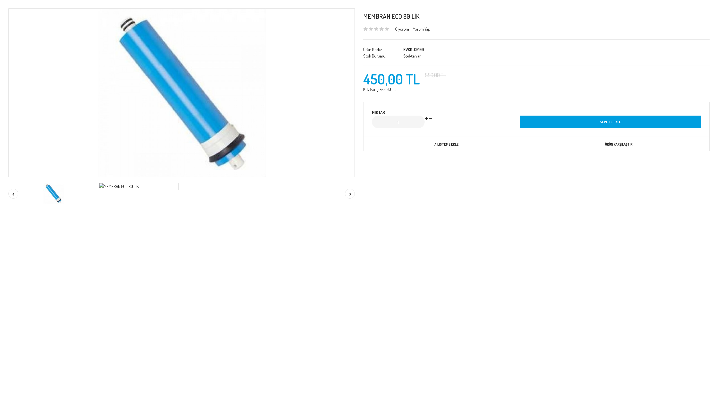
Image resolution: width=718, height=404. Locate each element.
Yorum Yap (421, 29)
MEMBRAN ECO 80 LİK (391, 16)
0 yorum (402, 29)
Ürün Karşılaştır (618, 144)
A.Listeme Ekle (446, 144)
